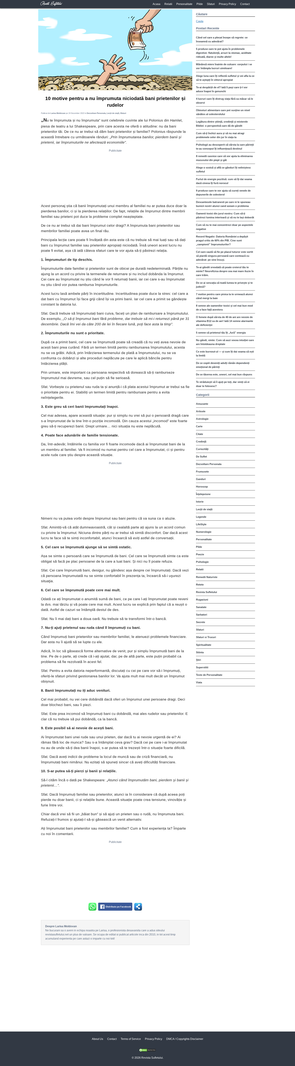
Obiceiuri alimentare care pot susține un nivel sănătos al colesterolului (223, 112)
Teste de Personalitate (209, 674)
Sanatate (201, 607)
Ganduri (201, 479)
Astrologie (202, 418)
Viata (199, 682)
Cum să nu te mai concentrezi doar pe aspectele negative (224, 226)
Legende (201, 516)
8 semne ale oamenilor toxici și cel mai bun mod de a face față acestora (224, 307)
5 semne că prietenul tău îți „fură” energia (221, 332)
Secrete (200, 622)
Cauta (199, 21)
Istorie (199, 501)
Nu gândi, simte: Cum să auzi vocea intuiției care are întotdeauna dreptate (225, 342)
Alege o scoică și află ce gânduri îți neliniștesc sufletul (223, 169)
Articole (200, 411)
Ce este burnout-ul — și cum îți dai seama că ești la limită (225, 353)
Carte (199, 426)
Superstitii (202, 667)
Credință (201, 441)
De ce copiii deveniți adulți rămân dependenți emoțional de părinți (222, 365)
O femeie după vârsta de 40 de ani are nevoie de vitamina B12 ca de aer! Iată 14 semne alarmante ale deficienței (224, 321)
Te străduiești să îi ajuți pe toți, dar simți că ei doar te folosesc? (222, 383)
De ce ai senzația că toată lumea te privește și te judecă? (224, 284)
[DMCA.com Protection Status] (147, 1050)
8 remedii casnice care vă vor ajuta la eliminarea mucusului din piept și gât (224, 158)
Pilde (199, 4)
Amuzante (202, 403)
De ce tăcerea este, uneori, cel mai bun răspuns (224, 374)
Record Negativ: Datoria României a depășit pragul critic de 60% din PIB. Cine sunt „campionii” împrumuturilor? (222, 240)
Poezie (200, 554)
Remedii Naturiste (206, 577)
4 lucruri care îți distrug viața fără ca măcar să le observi (224, 100)
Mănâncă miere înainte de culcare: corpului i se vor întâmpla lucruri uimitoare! (224, 66)
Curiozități (202, 449)
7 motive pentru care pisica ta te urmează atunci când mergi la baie (224, 296)
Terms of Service (131, 1038)
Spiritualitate (203, 644)
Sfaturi (211, 4)
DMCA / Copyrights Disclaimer (184, 1038)
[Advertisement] (115, 177)
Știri (198, 659)
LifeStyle (201, 524)
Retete (200, 584)
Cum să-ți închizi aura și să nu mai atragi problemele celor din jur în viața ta (220, 135)
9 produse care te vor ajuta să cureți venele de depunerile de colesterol (223, 192)
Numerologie (203, 531)
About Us (97, 1038)
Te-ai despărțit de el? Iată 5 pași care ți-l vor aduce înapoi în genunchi (222, 89)
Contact (245, 4)
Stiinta (200, 652)
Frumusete (202, 471)
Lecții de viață (204, 509)
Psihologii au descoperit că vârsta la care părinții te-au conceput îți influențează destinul (225, 146)
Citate (199, 434)
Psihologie (202, 561)
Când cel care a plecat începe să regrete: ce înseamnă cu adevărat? (222, 39)
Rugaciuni (202, 599)
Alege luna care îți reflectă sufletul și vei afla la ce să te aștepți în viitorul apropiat (225, 77)
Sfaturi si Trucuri (206, 637)
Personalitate (184, 4)
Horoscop (202, 486)
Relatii (168, 4)
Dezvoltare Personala (208, 464)
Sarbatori (201, 614)
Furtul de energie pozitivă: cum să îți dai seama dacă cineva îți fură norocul (224, 181)
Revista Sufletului (206, 592)
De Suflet (201, 456)
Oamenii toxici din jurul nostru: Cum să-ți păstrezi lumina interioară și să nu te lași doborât (225, 215)
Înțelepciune (203, 494)
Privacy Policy (227, 4)
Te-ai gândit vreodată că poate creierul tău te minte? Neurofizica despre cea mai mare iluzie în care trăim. (225, 271)
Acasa (156, 4)
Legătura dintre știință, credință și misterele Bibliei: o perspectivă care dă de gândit (222, 123)
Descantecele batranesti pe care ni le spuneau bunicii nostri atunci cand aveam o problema (223, 204)
